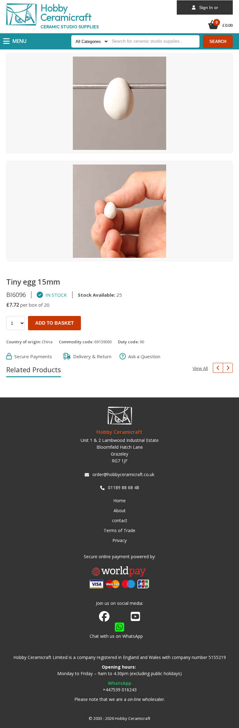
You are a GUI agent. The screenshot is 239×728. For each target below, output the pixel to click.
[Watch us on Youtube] (135, 618)
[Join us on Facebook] (104, 616)
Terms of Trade (119, 530)
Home (119, 500)
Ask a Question (143, 356)
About (120, 510)
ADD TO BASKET (54, 323)
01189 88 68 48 (123, 487)
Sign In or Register (206, 10)
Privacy (119, 540)
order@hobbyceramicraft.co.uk (123, 474)
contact (119, 520)
